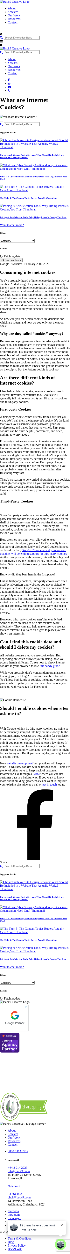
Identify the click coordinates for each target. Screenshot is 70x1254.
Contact (12, 22)
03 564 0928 (15, 1194)
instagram (14, 1214)
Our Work (14, 15)
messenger (14, 1218)
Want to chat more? (12, 225)
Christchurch (14, 1186)
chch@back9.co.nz (19, 1197)
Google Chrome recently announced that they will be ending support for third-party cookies (33, 551)
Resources (14, 19)
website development (20, 763)
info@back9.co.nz (19, 1171)
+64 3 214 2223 (17, 1167)
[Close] (1, 121)
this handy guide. (50, 666)
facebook (13, 1211)
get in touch (49, 784)
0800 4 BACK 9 (18, 1151)
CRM (36, 774)
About (12, 8)
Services (13, 11)
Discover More (12, 260)
